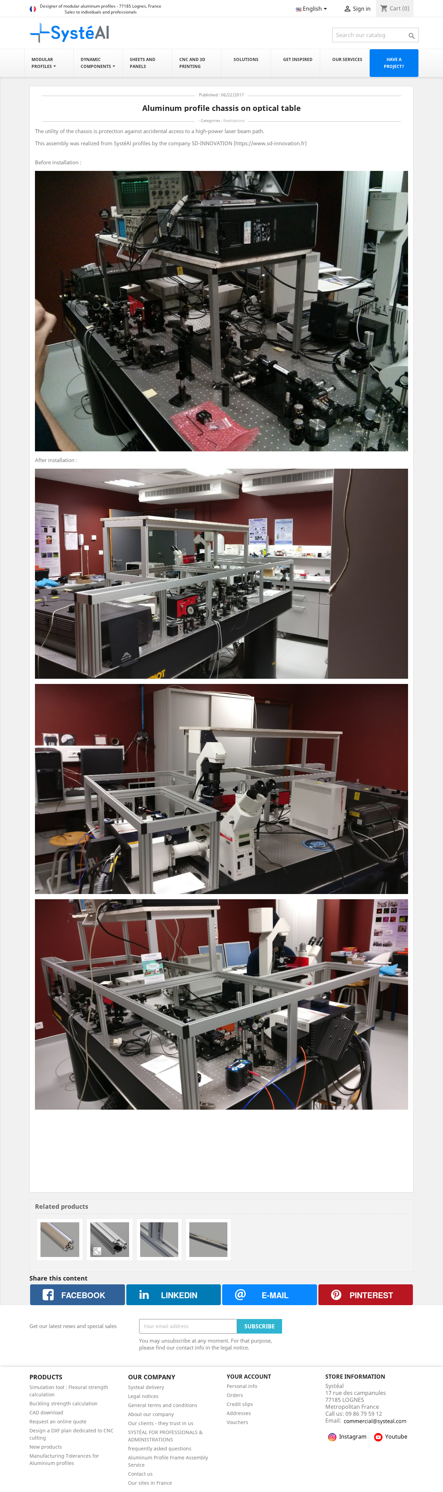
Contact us (140, 1474)
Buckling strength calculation (63, 1403)
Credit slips (240, 1404)
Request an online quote (58, 1421)
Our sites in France (150, 1483)
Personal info (242, 1386)
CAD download (46, 1412)
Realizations (234, 120)
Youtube (396, 1436)
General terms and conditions (162, 1405)
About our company (151, 1414)
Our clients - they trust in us (160, 1423)
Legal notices (143, 1396)
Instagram (353, 1436)
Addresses (239, 1413)
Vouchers (237, 1422)
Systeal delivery (146, 1387)
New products (45, 1446)
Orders (235, 1395)
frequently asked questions (159, 1448)
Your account (249, 1376)
